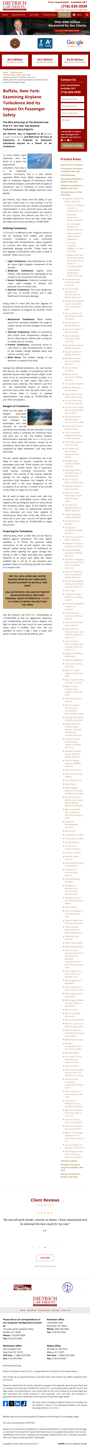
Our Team (34, 14)
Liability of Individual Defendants (74, 655)
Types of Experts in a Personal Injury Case (74, 921)
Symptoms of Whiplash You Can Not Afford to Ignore (74, 1103)
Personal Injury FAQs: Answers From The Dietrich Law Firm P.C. (74, 1072)
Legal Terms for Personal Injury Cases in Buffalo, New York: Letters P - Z (74, 645)
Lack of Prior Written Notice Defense (74, 624)
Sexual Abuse (71, 784)
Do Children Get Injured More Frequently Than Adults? (72, 452)
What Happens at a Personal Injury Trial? (74, 988)
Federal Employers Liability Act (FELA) (73, 515)
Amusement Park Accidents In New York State (72, 282)
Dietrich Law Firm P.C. (28, 1443)
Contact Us (65, 14)
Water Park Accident (74, 943)
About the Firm (18, 14)
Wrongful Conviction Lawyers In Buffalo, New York (72, 1167)
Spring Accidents (72, 842)
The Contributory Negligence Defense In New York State (73, 435)
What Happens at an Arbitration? (74, 995)
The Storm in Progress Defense (73, 847)
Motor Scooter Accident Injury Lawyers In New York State (74, 690)
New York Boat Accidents (71, 369)
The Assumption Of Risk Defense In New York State (73, 316)
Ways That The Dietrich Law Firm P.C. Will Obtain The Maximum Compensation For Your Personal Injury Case (74, 959)
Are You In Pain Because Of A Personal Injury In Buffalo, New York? (73, 293)
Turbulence (9, 232)
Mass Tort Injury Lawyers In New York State (74, 673)
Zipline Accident (72, 1066)
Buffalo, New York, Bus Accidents (73, 389)
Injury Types (70, 590)
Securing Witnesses (73, 780)
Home (5, 14)
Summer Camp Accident (71, 858)
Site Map (55, 1310)
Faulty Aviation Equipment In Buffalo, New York (75, 273)
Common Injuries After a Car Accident (73, 1121)
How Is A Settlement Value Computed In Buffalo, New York (73, 574)
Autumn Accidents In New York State (74, 330)
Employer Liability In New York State (73, 487)
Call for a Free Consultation (67, 31)
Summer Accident (73, 852)
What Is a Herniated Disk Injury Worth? (73, 1127)
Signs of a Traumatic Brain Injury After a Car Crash (74, 1113)
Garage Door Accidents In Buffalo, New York (74, 530)
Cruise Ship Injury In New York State (73, 443)
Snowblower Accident (74, 835)
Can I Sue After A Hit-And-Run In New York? (74, 1146)
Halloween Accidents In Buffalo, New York (74, 545)
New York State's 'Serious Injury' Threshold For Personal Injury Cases (74, 709)
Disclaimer (31, 1310)
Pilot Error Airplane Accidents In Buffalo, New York (75, 208)
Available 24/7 (79, 2)
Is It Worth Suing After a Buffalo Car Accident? (74, 606)
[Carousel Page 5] (57, 1247)
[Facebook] (5, 1403)
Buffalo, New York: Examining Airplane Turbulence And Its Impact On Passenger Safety (75, 261)
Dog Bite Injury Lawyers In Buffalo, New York (73, 464)
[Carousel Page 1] (33, 1247)
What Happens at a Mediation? (73, 982)
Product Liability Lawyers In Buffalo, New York (73, 763)
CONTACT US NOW (72, 145)
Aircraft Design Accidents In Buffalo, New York (75, 227)
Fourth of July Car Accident (72, 522)
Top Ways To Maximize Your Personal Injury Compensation (71, 889)
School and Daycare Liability (73, 775)
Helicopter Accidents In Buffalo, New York (75, 217)
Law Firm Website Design (72, 1443)
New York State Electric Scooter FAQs (74, 481)
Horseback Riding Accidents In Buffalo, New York (74, 553)
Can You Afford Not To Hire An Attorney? (74, 402)
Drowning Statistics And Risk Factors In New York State (73, 473)
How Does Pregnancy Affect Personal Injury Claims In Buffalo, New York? (74, 563)
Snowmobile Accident (74, 838)
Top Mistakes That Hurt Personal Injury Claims (74, 900)
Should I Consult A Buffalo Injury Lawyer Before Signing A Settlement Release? (74, 801)
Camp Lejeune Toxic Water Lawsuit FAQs (73, 395)
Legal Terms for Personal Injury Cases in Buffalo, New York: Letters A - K (74, 633)
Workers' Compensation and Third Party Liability (73, 1046)
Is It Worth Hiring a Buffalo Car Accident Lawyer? (74, 597)
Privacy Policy (44, 1310)
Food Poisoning (68, 175)
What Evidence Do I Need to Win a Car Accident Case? (73, 974)
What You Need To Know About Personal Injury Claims (74, 1033)
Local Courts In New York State (73, 665)
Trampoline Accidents (74, 383)
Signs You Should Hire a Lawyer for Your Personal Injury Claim (74, 813)
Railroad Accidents (73, 770)
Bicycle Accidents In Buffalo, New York (73, 353)
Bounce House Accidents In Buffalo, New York (74, 377)
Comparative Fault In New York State (74, 427)
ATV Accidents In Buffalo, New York (72, 324)
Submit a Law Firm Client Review (45, 1266)
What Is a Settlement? (74, 1020)
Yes (64, 140)
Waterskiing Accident (74, 946)
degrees (22, 254)
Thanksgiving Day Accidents (72, 880)
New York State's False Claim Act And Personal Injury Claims (73, 496)
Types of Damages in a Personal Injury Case (74, 914)
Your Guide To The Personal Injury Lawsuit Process (73, 1059)
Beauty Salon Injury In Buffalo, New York (74, 346)
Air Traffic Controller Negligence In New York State (75, 247)
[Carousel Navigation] (45, 1247)
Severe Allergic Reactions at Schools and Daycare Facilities (74, 791)
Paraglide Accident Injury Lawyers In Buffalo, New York (73, 754)
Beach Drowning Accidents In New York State (72, 339)
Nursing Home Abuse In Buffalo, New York (74, 718)
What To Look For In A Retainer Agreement (74, 1025)
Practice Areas (49, 14)
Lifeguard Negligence (74, 660)
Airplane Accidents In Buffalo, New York (74, 200)
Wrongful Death (72, 1053)
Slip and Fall (70, 831)
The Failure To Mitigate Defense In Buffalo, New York (73, 508)
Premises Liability (69, 1161)
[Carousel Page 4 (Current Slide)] (51, 1247)
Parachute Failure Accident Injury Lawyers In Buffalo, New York (73, 743)
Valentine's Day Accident (71, 937)
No (71, 140)
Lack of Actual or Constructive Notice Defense (73, 616)
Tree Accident (71, 907)
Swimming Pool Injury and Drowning (74, 864)
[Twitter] (11, 1403)
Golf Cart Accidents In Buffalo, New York (74, 538)
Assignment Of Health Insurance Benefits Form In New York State (74, 305)
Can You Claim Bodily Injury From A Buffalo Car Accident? (74, 410)
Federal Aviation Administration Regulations (74, 236)
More (79, 14)
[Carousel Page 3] (45, 1247)
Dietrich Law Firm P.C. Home (14, 5)
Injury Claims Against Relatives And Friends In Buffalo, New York (74, 584)
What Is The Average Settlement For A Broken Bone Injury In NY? (74, 1136)
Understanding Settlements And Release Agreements (74, 930)
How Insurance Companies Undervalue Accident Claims (74, 1083)
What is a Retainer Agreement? (73, 1014)
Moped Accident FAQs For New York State (74, 681)
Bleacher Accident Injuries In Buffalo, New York (73, 361)
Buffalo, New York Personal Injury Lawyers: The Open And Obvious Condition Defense (73, 729)
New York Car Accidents (72, 165)
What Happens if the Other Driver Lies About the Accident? (74, 1154)
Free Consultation (58, 2)
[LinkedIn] (17, 1403)
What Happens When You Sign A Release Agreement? (74, 1003)
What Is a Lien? (71, 1009)
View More (45, 1258)
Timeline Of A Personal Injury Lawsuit (71, 872)
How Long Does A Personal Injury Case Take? (74, 1094)
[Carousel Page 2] (39, 1247)
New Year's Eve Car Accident (73, 700)
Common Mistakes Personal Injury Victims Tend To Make (74, 419)
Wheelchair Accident (74, 1039)
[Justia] (23, 1403)
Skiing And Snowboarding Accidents (71, 824)
